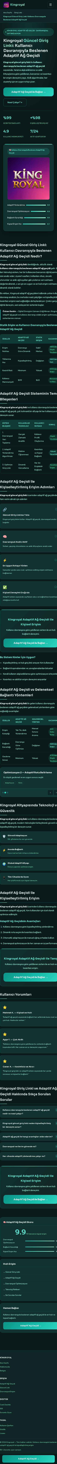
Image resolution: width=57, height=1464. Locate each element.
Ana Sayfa (7, 12)
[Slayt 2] (5, 792)
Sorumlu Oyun (5, 1412)
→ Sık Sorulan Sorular (12, 1295)
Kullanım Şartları (6, 1425)
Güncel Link (5, 1387)
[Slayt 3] (7, 792)
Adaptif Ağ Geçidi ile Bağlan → (28, 91)
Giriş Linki (18, 12)
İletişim (3, 1370)
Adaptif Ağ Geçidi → (28, 1458)
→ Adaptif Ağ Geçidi (11, 1278)
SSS (1, 1408)
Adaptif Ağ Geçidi (7, 1384)
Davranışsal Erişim (7, 1391)
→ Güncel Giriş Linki (11, 1272)
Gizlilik (3, 1429)
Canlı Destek (5, 1404)
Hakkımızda (5, 1367)
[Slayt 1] (3, 792)
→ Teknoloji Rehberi (11, 1289)
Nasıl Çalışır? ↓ (14, 102)
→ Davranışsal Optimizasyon (15, 1283)
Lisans (2, 1433)
